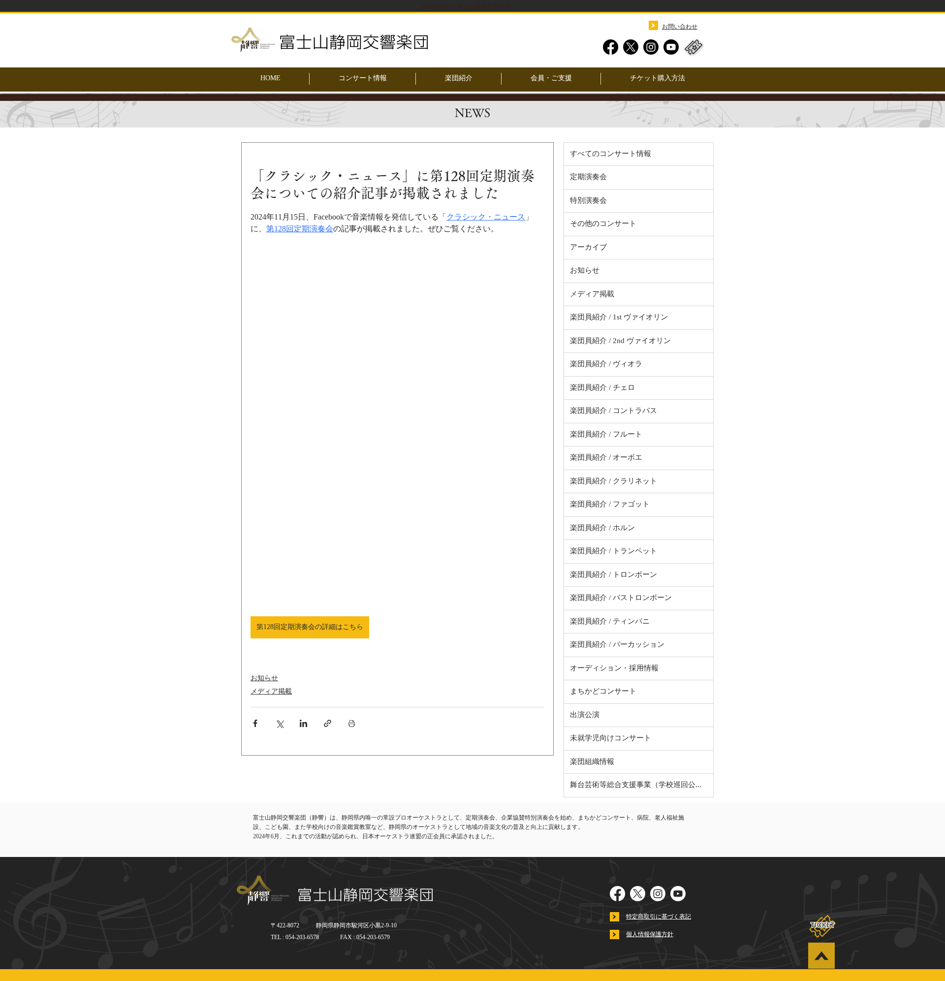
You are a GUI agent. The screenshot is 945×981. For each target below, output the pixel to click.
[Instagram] (651, 47)
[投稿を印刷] (351, 723)
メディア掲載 (271, 692)
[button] (458, 79)
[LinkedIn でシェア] (303, 723)
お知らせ (264, 678)
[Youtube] (671, 47)
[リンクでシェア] (327, 723)
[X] (630, 47)
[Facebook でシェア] (255, 723)
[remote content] (397, 425)
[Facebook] (610, 47)
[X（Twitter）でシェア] (279, 723)
